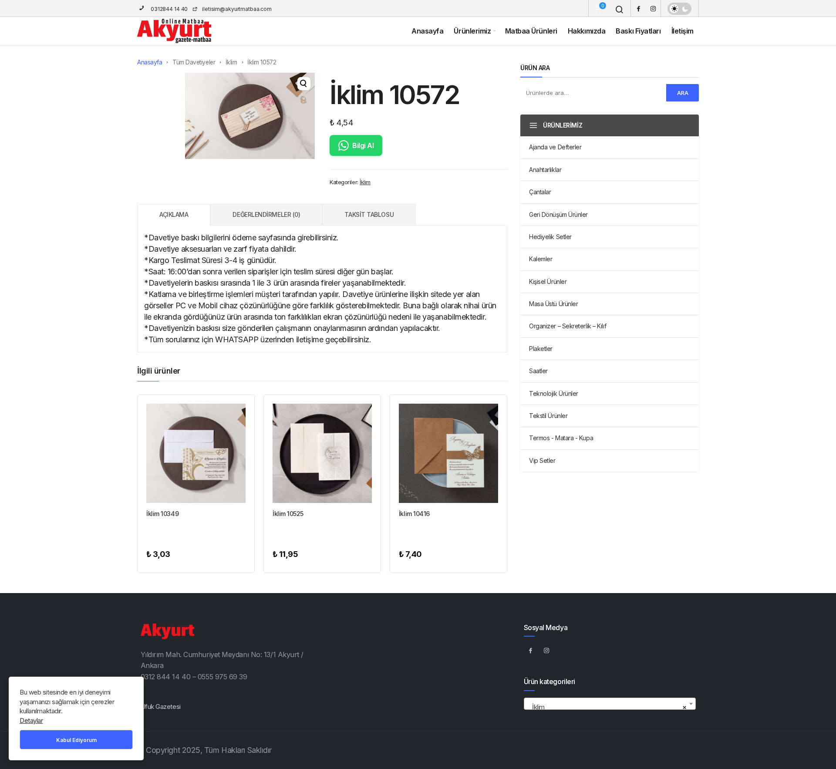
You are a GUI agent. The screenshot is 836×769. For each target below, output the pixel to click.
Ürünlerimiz (472, 31)
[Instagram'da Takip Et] (547, 650)
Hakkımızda (587, 31)
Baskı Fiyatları (638, 31)
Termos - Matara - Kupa (561, 438)
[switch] (679, 9)
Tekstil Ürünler (548, 415)
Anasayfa (427, 31)
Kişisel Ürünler (547, 281)
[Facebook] (638, 8)
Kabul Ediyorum (76, 740)
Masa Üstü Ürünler (553, 303)
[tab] (173, 215)
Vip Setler (542, 460)
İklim (231, 62)
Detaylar (31, 720)
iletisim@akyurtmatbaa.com (237, 9)
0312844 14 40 (168, 9)
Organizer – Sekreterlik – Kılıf (567, 326)
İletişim (682, 31)
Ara (682, 92)
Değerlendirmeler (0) (266, 214)
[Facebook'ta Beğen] (531, 650)
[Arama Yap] (619, 9)
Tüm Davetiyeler (193, 62)
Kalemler (540, 259)
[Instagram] (653, 8)
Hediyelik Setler (550, 236)
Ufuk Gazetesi (161, 706)
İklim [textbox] (607, 707)
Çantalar (540, 192)
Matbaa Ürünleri (531, 31)
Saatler (538, 370)
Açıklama (173, 214)
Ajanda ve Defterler (555, 147)
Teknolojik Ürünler (553, 393)
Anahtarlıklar (545, 169)
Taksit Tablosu (369, 214)
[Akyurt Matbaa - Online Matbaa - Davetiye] (174, 31)
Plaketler (541, 348)
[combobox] (610, 704)
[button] (303, 83)
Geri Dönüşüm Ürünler (558, 214)
